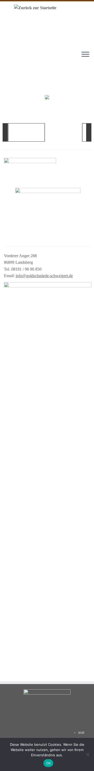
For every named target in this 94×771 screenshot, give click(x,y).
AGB (81, 732)
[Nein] (87, 754)
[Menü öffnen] (85, 55)
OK (48, 763)
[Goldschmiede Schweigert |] (34, 7)
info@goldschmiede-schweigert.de (44, 275)
